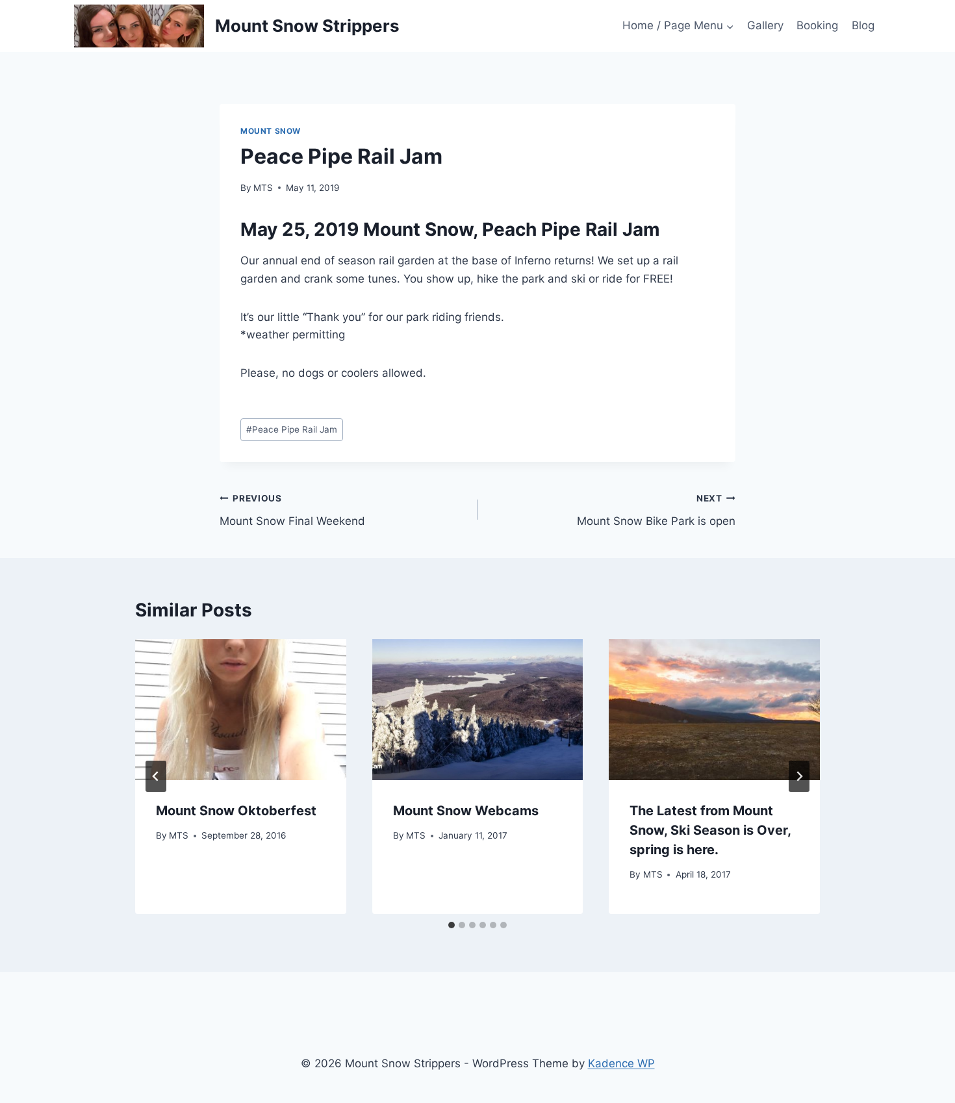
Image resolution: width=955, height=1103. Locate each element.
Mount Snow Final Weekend (292, 510)
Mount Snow (270, 131)
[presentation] (240, 709)
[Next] (799, 776)
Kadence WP (621, 1063)
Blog (863, 25)
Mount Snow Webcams (466, 810)
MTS (263, 188)
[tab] (451, 925)
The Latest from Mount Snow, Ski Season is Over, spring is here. (710, 830)
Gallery (765, 25)
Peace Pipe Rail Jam (291, 429)
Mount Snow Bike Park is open (656, 510)
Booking (817, 25)
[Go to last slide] (156, 776)
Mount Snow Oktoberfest (236, 810)
